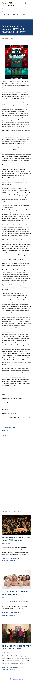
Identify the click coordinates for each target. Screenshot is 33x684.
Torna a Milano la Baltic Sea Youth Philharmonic (16, 539)
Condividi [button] (5, 430)
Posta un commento (16, 613)
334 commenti (14, 558)
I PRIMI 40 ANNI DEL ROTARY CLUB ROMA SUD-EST (16, 647)
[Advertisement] (16, 493)
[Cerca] (26, 3)
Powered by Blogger (18, 679)
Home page (5, 14)
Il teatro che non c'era (17, 425)
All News (15, 14)
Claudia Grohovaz (8, 4)
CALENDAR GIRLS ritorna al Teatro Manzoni (15, 593)
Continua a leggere (8, 561)
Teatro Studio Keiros (9, 427)
